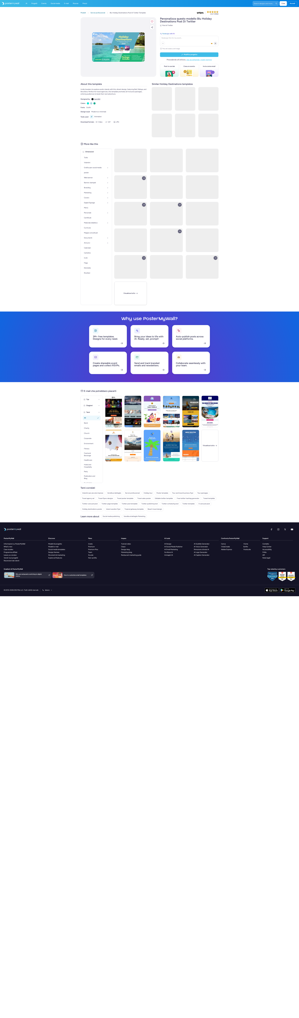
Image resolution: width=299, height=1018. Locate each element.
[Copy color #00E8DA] (88, 103)
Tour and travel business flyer (182, 493)
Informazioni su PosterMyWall (14, 544)
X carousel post (204, 504)
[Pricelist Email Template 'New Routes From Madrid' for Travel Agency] (190, 445)
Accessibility (267, 549)
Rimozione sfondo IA (201, 549)
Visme (245, 544)
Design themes (53, 552)
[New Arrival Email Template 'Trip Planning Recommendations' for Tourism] (190, 411)
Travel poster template (125, 498)
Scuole (90, 555)
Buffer (245, 547)
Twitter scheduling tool (170, 504)
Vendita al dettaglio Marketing (134, 516)
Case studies (8, 549)
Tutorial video (126, 544)
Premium (91, 547)
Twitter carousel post (90, 504)
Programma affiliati (10, 552)
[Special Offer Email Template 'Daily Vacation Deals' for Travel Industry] (152, 411)
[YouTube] (292, 529)
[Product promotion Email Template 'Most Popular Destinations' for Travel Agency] (171, 411)
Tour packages (202, 493)
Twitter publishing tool (149, 504)
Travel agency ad (88, 498)
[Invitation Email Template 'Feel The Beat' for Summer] (113, 411)
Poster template (162, 493)
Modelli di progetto (55, 544)
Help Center (266, 547)
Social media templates (56, 549)
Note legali (266, 558)
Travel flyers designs (105, 498)
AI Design (167, 544)
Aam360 (97, 99)
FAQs (264, 552)
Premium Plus (93, 549)
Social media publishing (111, 516)
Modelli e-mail (53, 547)
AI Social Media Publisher (173, 547)
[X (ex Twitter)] (285, 529)
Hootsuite (247, 549)
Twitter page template (110, 504)
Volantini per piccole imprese (92, 493)
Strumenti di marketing (56, 555)
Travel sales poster (144, 498)
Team (90, 552)
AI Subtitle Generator (201, 544)
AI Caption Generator (201, 555)
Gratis (90, 544)
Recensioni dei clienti (11, 561)
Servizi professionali (132, 493)
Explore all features (55, 558)
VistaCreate (225, 547)
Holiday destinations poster (92, 509)
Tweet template (209, 498)
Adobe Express (226, 549)
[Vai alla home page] (9, 3)
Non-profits (92, 558)
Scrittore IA (168, 552)
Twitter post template (129, 504)
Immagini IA (168, 555)
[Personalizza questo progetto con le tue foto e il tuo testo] (118, 47)
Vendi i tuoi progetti (11, 558)
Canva (223, 544)
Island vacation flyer (113, 509)
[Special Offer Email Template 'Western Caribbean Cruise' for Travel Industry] (209, 411)
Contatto (265, 544)
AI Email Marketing (171, 549)
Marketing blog (126, 552)
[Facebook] (271, 529)
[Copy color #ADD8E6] (91, 103)
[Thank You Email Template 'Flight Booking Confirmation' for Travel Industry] (132, 445)
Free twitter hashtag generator (188, 498)
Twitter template (188, 504)
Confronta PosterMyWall (230, 538)
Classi (123, 547)
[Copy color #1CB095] (94, 103)
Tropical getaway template (134, 509)
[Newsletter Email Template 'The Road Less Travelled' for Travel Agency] (132, 411)
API (263, 555)
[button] (152, 21)
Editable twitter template (164, 498)
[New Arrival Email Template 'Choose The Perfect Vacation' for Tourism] (113, 445)
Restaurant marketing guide (131, 555)
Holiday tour (148, 493)
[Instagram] (278, 529)
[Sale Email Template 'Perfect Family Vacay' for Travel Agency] (171, 445)
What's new (8, 547)
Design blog (125, 549)
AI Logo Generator (200, 552)
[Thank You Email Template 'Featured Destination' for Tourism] (152, 445)
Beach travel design (155, 509)
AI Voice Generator (201, 547)
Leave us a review (10, 555)
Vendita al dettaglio (114, 493)
